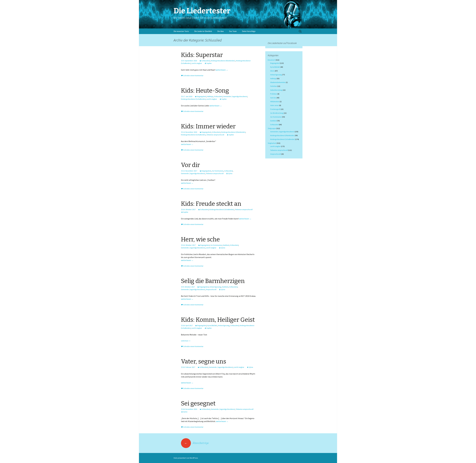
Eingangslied (201, 96)
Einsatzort (271, 60)
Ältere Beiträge (196, 443)
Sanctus (273, 98)
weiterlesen (222, 70)
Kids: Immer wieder (208, 126)
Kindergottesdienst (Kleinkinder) (223, 61)
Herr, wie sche (200, 239)
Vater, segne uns (203, 361)
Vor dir (190, 165)
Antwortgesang (215, 287)
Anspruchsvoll (211, 289)
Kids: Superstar (202, 55)
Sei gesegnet (198, 403)
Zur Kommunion (217, 171)
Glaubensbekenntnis (277, 82)
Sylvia (230, 173)
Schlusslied (205, 61)
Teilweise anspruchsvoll (215, 135)
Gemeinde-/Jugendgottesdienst (235, 96)
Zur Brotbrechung (276, 113)
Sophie (209, 63)
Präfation (273, 94)
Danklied (226, 245)
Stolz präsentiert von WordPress (186, 458)
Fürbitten (273, 86)
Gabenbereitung (276, 90)
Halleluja (210, 96)
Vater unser (274, 105)
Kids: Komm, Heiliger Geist (218, 319)
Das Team (233, 31)
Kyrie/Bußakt (212, 325)
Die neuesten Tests (181, 31)
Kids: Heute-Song (205, 90)
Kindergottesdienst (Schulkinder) (193, 99)
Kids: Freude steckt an (211, 203)
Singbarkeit (272, 143)
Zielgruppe (272, 128)
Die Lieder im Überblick (203, 31)
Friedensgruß (275, 109)
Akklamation (274, 101)
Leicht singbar (197, 63)
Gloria (272, 71)
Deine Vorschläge (248, 31)
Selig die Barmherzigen (213, 281)
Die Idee (220, 31)
